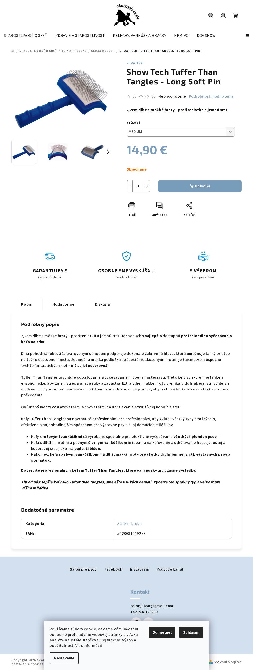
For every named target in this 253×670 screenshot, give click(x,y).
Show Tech (135, 63)
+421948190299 (144, 612)
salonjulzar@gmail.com (151, 606)
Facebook (113, 569)
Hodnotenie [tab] (63, 304)
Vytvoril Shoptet (228, 662)
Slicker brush (129, 523)
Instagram (139, 569)
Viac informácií (88, 645)
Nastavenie (64, 658)
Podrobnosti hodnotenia (211, 96)
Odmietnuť (162, 632)
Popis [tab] (26, 304)
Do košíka (202, 186)
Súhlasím (191, 632)
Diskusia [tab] (102, 304)
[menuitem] (25, 35)
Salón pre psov (83, 569)
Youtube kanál (170, 569)
